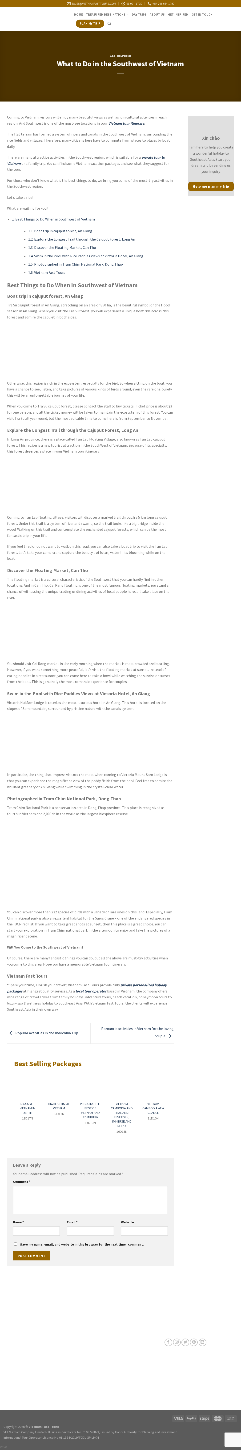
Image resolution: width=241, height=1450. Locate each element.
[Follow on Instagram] (177, 1342)
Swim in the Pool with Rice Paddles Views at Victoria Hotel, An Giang (85, 256)
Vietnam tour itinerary (126, 123)
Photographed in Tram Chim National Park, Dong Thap (75, 264)
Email (72, 1222)
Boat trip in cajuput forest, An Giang (60, 231)
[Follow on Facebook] (168, 1342)
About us (157, 14)
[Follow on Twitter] (185, 1342)
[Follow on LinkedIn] (202, 1342)
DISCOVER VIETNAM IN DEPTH (27, 1108)
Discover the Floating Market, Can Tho (62, 247)
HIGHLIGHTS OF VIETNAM (59, 1106)
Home (78, 14)
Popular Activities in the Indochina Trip (46, 1032)
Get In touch (202, 14)
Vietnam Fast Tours (46, 272)
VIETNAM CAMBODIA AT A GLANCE (153, 1108)
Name (18, 1222)
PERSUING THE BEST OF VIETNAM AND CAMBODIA (90, 1110)
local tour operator (91, 991)
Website (127, 1222)
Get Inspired (178, 14)
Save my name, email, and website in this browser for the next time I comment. (82, 1244)
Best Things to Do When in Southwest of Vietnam (53, 219)
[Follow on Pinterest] (194, 1342)
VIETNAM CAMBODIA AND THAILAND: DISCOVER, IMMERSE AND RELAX (122, 1115)
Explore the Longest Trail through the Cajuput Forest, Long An (81, 239)
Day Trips (139, 14)
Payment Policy (94, 1370)
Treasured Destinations (105, 14)
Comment (22, 1181)
